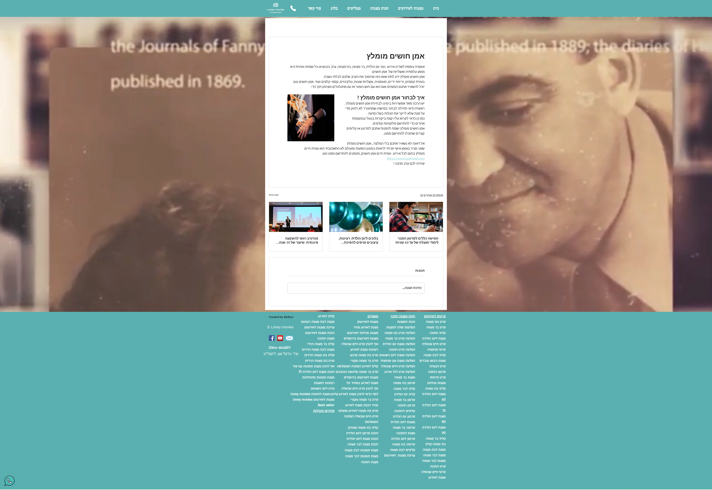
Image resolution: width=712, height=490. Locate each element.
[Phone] (293, 8)
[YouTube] (280, 338)
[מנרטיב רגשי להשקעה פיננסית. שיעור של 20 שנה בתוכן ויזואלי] (296, 217)
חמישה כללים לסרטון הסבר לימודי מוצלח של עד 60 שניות (417, 240)
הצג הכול (274, 195)
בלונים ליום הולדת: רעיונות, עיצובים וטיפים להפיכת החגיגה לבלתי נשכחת (358, 240)
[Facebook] (272, 338)
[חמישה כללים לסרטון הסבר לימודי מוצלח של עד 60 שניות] (416, 217)
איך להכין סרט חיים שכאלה (360, 388)
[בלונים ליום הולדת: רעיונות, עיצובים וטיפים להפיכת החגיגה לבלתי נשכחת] (356, 217)
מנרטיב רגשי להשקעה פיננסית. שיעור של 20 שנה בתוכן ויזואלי (298, 240)
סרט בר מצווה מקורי (364, 399)
